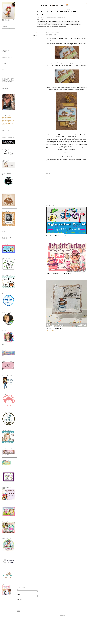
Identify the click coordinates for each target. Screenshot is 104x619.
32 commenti (52, 237)
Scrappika (4, 603)
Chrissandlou (5, 605)
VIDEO (44, 26)
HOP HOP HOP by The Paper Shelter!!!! (59, 274)
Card (34, 37)
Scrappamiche (5, 609)
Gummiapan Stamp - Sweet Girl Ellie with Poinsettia (8, 121)
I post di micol (36, 39)
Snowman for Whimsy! (54, 328)
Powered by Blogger (61, 615)
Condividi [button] (35, 32)
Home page (40, 26)
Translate (12, 29)
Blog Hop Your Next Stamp (56, 235)
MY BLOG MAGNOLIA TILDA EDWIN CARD (56, 26)
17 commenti (52, 330)
